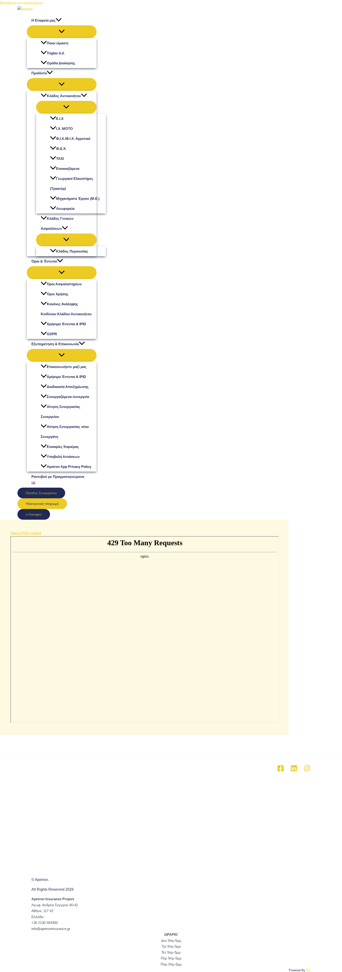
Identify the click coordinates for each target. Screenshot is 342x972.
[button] (59, 20)
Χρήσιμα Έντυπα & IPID (66, 324)
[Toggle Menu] (62, 31)
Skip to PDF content (25, 533)
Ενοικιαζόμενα (67, 169)
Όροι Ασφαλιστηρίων (64, 284)
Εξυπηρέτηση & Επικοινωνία (55, 344)
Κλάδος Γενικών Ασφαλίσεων (57, 223)
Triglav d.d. (56, 53)
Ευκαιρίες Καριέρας (63, 447)
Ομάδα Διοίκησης (61, 63)
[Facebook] (280, 770)
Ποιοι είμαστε (58, 43)
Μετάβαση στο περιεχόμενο (21, 3)
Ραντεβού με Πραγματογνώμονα (57, 477)
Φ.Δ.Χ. (61, 149)
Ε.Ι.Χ (60, 119)
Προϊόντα (39, 73)
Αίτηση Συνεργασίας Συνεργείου (60, 412)
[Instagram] (307, 770)
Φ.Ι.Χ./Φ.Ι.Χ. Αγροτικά (73, 139)
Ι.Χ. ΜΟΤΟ (64, 129)
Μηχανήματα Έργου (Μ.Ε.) (78, 198)
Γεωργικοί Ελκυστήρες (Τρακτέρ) (71, 183)
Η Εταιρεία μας (43, 20)
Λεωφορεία (65, 208)
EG (308, 970)
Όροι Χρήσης (57, 294)
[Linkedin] (293, 770)
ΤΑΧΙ (60, 159)
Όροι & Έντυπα (44, 261)
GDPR (52, 334)
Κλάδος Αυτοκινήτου (64, 96)
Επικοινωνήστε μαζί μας (67, 367)
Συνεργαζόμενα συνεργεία (68, 397)
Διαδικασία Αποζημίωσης (68, 387)
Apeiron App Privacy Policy (69, 467)
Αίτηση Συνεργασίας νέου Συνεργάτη (65, 432)
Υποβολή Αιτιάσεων (63, 457)
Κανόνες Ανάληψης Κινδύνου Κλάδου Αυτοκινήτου (66, 309)
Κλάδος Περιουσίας (72, 251)
